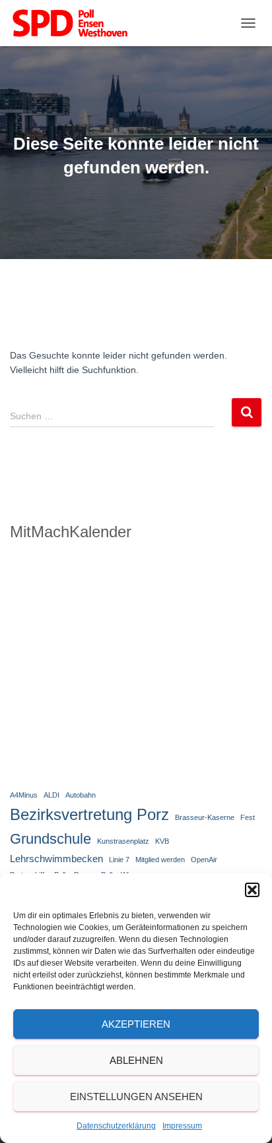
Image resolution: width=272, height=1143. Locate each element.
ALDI (51, 795)
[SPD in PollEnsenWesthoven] (75, 23)
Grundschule (50, 839)
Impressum (182, 1125)
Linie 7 (119, 860)
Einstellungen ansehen (136, 1096)
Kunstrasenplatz (123, 841)
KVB (162, 841)
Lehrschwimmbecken (56, 858)
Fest (247, 817)
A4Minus (24, 795)
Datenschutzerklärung (116, 1125)
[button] (252, 889)
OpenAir (204, 860)
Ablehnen (136, 1060)
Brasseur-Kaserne (204, 817)
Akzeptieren (136, 1024)
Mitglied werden (160, 860)
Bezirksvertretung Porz (89, 814)
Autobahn (80, 795)
